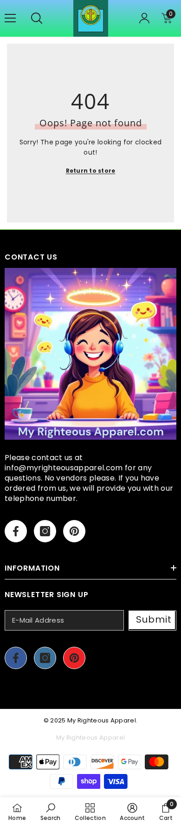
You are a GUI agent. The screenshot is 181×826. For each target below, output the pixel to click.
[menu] (10, 18)
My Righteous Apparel (101, 720)
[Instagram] (45, 531)
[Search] (36, 18)
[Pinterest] (74, 531)
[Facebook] (16, 531)
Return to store (91, 171)
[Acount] (144, 18)
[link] (50, 811)
